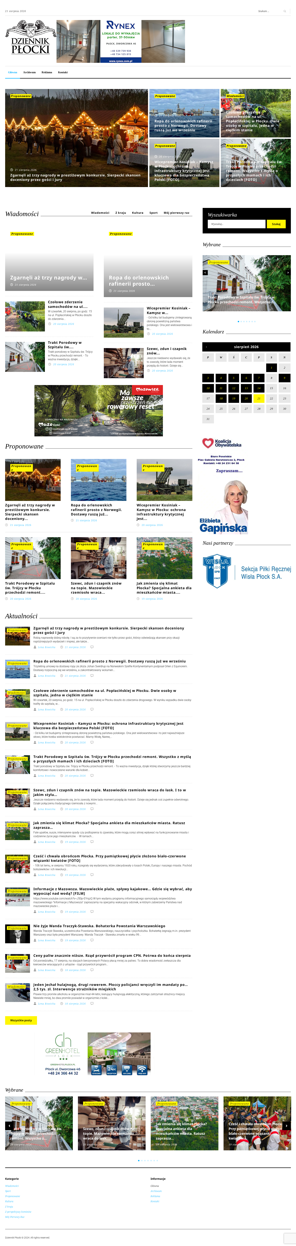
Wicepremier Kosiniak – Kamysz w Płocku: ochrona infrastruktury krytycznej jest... (161, 512)
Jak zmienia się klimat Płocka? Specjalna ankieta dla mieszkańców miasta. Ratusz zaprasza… (109, 824)
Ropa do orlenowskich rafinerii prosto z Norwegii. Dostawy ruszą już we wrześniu (109, 661)
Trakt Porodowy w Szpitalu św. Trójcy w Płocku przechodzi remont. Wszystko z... (242, 299)
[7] (255, 321)
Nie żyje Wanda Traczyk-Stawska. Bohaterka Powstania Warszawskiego (99, 926)
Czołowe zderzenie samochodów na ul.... (68, 304)
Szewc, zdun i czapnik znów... (167, 350)
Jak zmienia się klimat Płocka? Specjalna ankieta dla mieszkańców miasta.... (164, 588)
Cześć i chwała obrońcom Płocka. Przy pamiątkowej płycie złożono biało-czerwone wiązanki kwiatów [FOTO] (109, 858)
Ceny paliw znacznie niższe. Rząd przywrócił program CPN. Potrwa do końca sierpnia (112, 955)
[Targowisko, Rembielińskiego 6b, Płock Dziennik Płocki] (121, 22)
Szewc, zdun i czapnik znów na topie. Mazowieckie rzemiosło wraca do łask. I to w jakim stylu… (109, 792)
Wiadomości (235, 96)
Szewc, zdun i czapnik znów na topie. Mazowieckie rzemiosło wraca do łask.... (108, 1133)
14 (259, 388)
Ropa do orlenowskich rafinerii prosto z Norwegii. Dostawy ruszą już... (96, 509)
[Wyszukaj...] (237, 224)
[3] (244, 321)
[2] (241, 321)
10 (208, 388)
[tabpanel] (247, 287)
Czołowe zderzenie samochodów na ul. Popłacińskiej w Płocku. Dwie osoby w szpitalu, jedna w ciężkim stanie (104, 692)
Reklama (47, 72)
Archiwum (29, 72)
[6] (252, 321)
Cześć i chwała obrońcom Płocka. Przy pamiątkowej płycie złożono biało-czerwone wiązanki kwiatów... (257, 1130)
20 (246, 398)
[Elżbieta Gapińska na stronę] (222, 534)
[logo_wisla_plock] (247, 587)
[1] (238, 321)
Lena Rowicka (47, 647)
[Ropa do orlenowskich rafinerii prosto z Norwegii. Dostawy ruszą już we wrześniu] (184, 113)
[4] (246, 321)
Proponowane (21, 96)
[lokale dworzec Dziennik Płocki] (98, 426)
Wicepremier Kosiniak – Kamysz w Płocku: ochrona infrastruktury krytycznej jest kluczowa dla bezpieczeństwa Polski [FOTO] (108, 725)
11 (221, 388)
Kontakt (63, 72)
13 (246, 388)
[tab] (100, 213)
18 (221, 398)
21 (259, 398)
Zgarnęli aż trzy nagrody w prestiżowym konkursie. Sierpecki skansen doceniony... (30, 512)
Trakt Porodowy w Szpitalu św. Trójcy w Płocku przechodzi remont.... (30, 588)
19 (233, 398)
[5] (249, 321)
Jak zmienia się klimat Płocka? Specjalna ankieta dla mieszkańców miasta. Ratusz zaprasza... (181, 1130)
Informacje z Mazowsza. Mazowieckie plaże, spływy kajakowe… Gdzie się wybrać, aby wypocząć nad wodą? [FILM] (112, 891)
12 (233, 388)
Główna (12, 72)
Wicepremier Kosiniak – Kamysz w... (168, 310)
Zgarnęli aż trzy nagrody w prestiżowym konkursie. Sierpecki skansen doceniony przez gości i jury (108, 630)
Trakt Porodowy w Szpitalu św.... (65, 344)
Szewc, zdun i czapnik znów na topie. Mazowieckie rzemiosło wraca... (96, 588)
